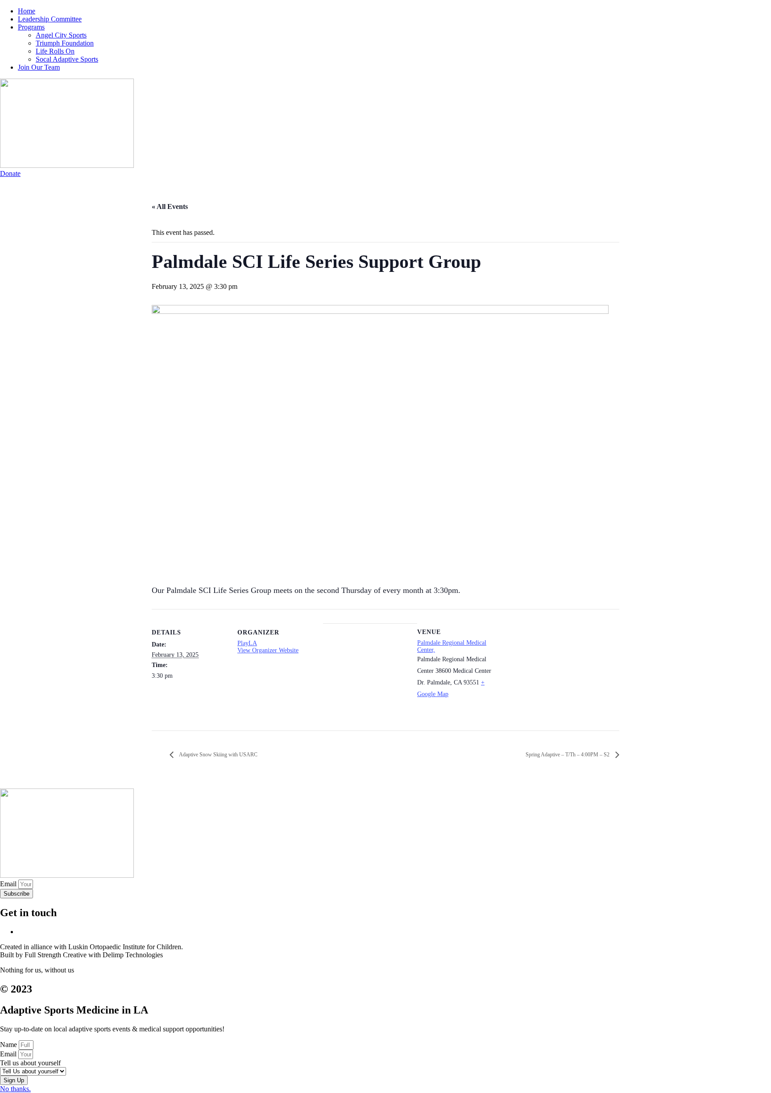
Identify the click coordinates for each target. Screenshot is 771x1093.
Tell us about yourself (30, 1063)
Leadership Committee (50, 19)
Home (26, 11)
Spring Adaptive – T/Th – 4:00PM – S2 (568, 754)
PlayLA (247, 643)
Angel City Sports (61, 35)
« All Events (170, 206)
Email (9, 884)
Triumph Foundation (65, 43)
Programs (31, 27)
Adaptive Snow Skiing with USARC (217, 754)
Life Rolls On (55, 51)
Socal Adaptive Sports (67, 59)
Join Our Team (39, 67)
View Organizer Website (267, 650)
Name (9, 1044)
